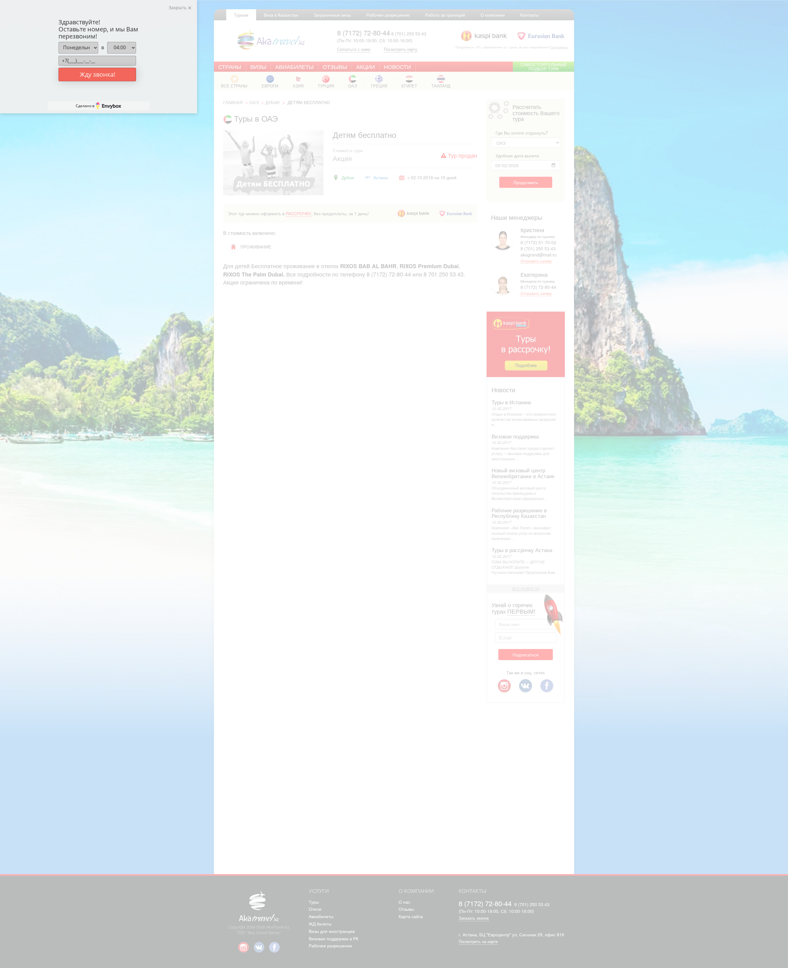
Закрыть (178, 7)
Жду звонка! (97, 74)
